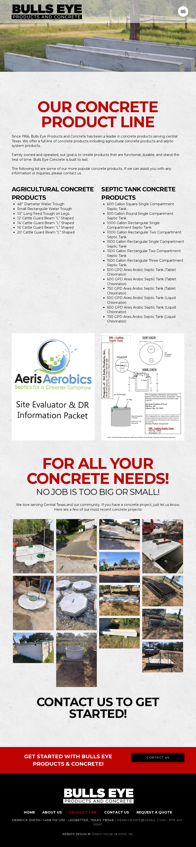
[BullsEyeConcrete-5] (119, 567)
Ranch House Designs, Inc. (113, 834)
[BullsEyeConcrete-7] (76, 603)
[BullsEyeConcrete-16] (76, 660)
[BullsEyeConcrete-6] (33, 603)
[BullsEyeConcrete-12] (119, 600)
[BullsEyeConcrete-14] (119, 633)
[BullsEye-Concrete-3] (33, 546)
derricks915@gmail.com (141, 820)
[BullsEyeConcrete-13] (162, 624)
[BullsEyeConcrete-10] (162, 591)
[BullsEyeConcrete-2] (119, 534)
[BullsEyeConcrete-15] (33, 648)
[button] (183, 11)
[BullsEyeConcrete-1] (76, 546)
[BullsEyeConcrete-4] (162, 546)
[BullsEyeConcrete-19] (162, 657)
